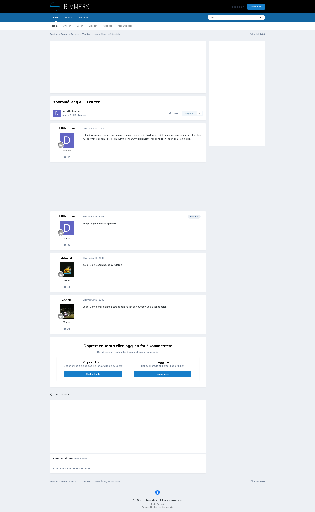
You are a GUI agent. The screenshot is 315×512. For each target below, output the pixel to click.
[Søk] (261, 17)
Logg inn (237, 6)
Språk (136, 500)
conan (66, 300)
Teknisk (82, 115)
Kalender (107, 25)
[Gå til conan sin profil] (67, 311)
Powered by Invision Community (157, 507)
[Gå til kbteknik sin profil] (67, 269)
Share (174, 113)
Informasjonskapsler (171, 500)
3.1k (68, 328)
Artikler (67, 25)
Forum (54, 25)
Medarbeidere (125, 25)
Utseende (150, 500)
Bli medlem (256, 6)
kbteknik (66, 258)
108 (68, 157)
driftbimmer (73, 111)
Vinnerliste (83, 17)
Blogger (93, 25)
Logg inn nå (163, 374)
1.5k (68, 287)
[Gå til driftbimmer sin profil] (57, 113)
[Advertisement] (113, 67)
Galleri (80, 25)
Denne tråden (246, 17)
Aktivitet (68, 17)
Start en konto (93, 374)
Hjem (56, 17)
